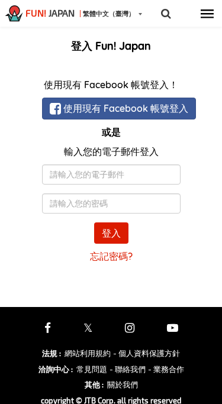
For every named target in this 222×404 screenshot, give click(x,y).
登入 (111, 233)
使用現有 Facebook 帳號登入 (124, 108)
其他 (94, 384)
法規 (51, 353)
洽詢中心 (55, 369)
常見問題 (91, 369)
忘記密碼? (111, 256)
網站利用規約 (88, 353)
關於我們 (122, 384)
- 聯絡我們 (128, 369)
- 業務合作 (166, 369)
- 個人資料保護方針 (146, 353)
